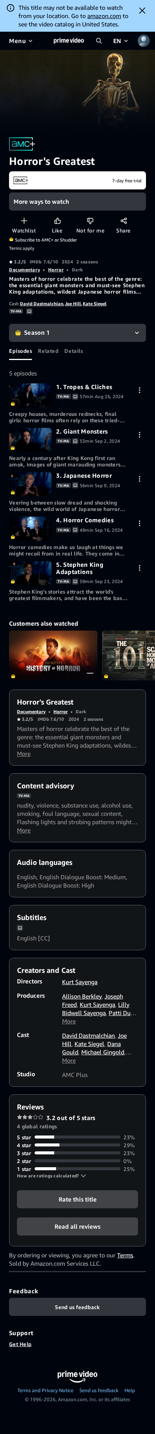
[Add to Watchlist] (23, 220)
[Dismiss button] (142, 10)
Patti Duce (122, 1013)
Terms (125, 1255)
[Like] (57, 220)
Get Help (20, 1344)
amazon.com (104, 16)
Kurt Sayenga (79, 982)
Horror (56, 269)
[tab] (20, 351)
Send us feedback (99, 1390)
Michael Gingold (102, 1052)
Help (130, 1390)
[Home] (69, 41)
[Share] (123, 220)
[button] (51, 1176)
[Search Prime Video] (99, 41)
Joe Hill (73, 303)
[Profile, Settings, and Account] (143, 41)
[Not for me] (90, 220)
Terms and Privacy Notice (45, 1390)
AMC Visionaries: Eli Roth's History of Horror (53, 655)
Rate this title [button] (78, 1199)
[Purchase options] (139, 390)
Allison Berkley (82, 996)
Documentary (24, 269)
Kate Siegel (94, 303)
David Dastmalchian (41, 303)
